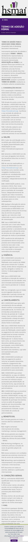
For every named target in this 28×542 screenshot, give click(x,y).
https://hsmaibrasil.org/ (10, 111)
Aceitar (14, 540)
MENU (6, 20)
